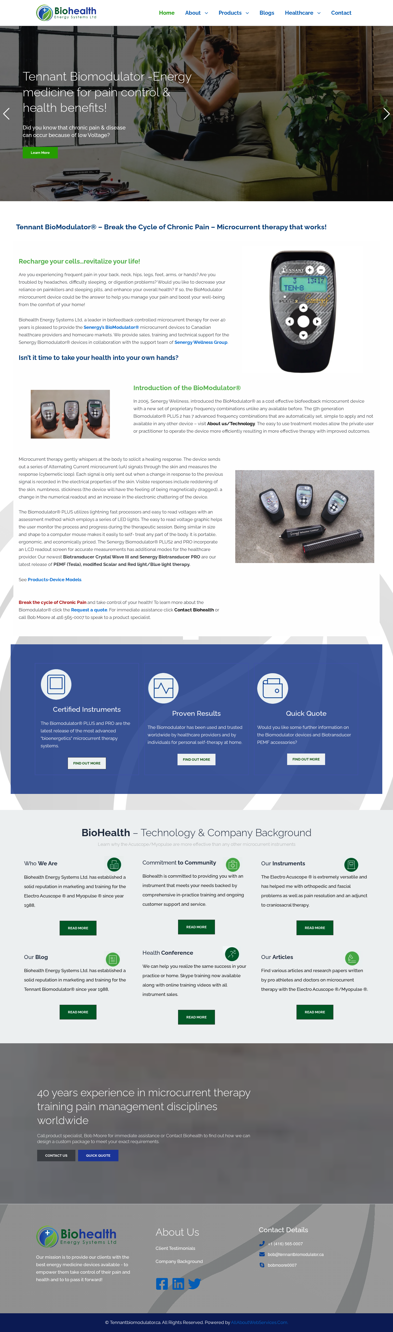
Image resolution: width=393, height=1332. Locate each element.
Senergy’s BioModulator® (111, 327)
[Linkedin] (178, 1284)
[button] (204, 13)
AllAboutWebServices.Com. (259, 1322)
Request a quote (89, 609)
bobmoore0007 (282, 1265)
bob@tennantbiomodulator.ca (296, 1254)
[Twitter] (195, 1284)
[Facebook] (162, 1284)
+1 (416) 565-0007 (285, 1243)
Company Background (179, 1261)
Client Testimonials (175, 1248)
